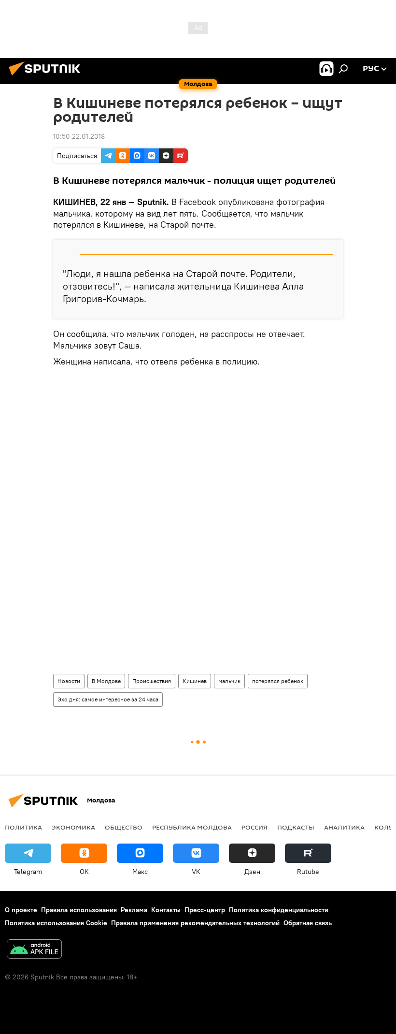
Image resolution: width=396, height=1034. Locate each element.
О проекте (21, 909)
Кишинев (195, 680)
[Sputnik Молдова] (47, 77)
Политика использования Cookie (56, 922)
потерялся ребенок (277, 680)
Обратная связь (307, 922)
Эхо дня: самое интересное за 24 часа (107, 699)
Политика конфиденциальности (278, 909)
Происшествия (151, 680)
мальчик (229, 680)
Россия (254, 827)
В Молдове (106, 680)
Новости (68, 680)
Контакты (166, 909)
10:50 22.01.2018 (79, 136)
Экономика (73, 827)
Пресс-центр (204, 909)
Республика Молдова (192, 827)
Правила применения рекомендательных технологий (195, 922)
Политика (23, 827)
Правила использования (79, 909)
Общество (123, 827)
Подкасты (295, 827)
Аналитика (344, 827)
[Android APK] (34, 950)
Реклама (134, 909)
